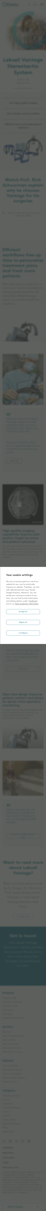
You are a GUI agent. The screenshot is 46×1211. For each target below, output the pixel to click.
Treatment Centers (9, 1082)
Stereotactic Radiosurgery (12, 1002)
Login (35, 5)
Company (8, 1090)
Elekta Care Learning (10, 1044)
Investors (5, 1112)
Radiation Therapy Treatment (13, 1078)
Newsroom (6, 1116)
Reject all (23, 622)
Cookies (5, 1162)
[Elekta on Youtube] (29, 1141)
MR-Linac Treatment (10, 1066)
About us (5, 1100)
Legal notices (7, 1153)
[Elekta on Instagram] (23, 1141)
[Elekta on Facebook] (4, 1141)
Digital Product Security (11, 1124)
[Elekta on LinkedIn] (10, 1141)
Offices (5, 1128)
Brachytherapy (8, 1010)
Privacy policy (8, 1158)
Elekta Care (6, 1032)
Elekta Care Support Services (13, 1036)
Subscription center (10, 1167)
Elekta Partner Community (12, 1052)
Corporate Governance (11, 1108)
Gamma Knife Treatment (12, 1074)
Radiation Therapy (9, 998)
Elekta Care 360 (8, 1040)
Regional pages (8, 1132)
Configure (33, 601)
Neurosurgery (7, 1014)
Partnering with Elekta (11, 1096)
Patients (8, 1061)
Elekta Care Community (11, 1048)
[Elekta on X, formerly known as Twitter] (16, 1141)
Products (8, 993)
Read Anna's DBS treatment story (23, 836)
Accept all (23, 612)
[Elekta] (10, 4)
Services (7, 1027)
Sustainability (7, 1104)
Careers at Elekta (9, 1120)
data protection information (26, 604)
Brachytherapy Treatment (12, 1070)
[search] (29, 4)
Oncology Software (9, 1006)
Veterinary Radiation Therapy (13, 1018)
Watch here (23, 669)
